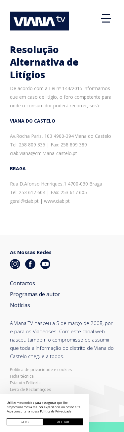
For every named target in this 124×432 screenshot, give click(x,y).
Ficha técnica (22, 376)
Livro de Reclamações (30, 389)
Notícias (20, 305)
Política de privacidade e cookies (41, 369)
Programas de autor (35, 294)
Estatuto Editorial (26, 383)
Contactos (22, 283)
